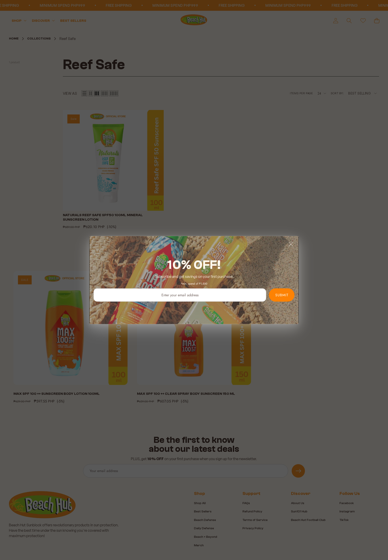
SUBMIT (281, 294)
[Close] (291, 244)
